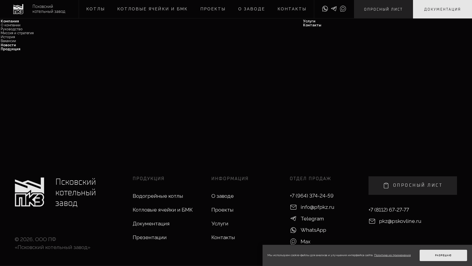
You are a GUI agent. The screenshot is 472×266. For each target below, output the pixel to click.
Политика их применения (392, 255)
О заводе (251, 9)
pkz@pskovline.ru (400, 221)
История (8, 37)
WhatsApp (313, 230)
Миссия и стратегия (17, 33)
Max (305, 241)
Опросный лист (383, 9)
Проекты (213, 9)
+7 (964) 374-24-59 (312, 196)
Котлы (95, 9)
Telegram (312, 219)
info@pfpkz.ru (317, 207)
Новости (8, 45)
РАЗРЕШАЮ (443, 255)
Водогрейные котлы (158, 196)
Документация (442, 9)
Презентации (150, 237)
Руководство (12, 29)
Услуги (309, 21)
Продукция (10, 49)
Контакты (292, 9)
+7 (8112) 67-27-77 (389, 210)
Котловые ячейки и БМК (152, 9)
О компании (10, 25)
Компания (10, 21)
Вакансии (8, 41)
